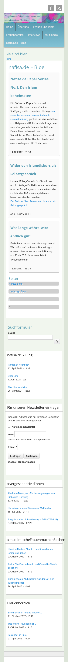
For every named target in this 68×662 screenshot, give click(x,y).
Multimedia (51, 35)
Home (9, 27)
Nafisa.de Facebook (51, 8)
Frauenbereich (15, 35)
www (11, 434)
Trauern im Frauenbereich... (22, 623)
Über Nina (13, 375)
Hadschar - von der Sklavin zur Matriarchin (30, 508)
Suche (11, 333)
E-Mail (12, 447)
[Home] (34, 22)
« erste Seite (15, 283)
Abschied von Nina (17, 387)
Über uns (23, 27)
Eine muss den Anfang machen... (25, 612)
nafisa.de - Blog (16, 43)
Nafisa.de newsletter (23, 426)
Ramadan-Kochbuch (18, 364)
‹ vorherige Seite (17, 291)
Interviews (34, 35)
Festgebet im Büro (17, 634)
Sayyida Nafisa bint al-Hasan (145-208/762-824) (33, 519)
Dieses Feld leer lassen (21, 462)
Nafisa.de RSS (59, 8)
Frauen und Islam (43, 27)
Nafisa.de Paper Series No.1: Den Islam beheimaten (29, 87)
